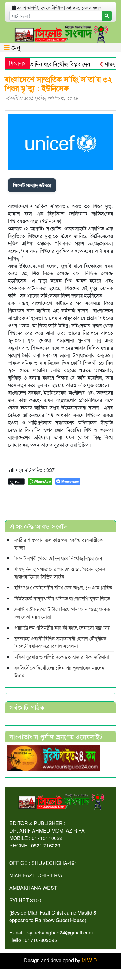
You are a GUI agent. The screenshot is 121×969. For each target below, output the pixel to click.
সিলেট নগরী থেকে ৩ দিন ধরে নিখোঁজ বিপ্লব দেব (58, 558)
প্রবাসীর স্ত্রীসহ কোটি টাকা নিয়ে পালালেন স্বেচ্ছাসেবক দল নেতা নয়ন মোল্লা (62, 613)
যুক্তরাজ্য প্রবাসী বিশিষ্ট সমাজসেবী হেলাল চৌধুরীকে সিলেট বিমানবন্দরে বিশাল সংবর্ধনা (60, 642)
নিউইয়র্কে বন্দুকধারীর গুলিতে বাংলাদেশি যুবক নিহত (62, 598)
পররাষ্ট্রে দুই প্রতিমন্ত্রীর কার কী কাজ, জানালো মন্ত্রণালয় (62, 627)
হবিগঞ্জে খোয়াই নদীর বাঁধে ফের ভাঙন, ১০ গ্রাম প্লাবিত (63, 587)
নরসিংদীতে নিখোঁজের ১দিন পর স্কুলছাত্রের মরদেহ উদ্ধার (59, 671)
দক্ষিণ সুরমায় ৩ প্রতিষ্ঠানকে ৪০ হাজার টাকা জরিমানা (61, 656)
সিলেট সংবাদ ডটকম (32, 185)
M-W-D (89, 960)
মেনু (15, 47)
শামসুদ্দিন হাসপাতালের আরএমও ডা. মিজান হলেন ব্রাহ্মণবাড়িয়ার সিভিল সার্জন (59, 572)
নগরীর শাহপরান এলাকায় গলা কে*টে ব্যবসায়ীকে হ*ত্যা (58, 543)
